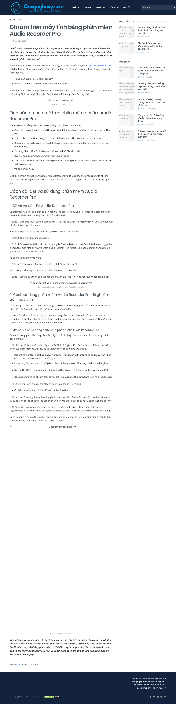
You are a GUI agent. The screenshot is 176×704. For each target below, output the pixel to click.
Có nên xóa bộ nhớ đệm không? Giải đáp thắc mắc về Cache (152, 102)
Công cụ (114, 7)
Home (12, 19)
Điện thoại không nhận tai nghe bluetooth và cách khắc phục (151, 70)
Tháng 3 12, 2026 (145, 93)
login (18, 664)
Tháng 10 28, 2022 (146, 37)
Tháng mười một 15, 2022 (149, 140)
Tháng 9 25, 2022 (146, 125)
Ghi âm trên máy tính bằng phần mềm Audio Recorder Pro (150, 46)
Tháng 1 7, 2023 (19, 41)
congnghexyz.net (36, 696)
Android (100, 7)
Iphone (87, 7)
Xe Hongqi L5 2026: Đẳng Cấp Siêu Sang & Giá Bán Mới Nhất (151, 86)
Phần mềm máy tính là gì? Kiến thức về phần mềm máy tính (152, 134)
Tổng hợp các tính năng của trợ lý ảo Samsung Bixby (151, 118)
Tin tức (127, 7)
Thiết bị (75, 7)
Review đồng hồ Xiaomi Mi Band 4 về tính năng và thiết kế (151, 30)
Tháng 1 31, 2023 (145, 77)
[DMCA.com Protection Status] (52, 696)
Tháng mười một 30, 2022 (149, 109)
